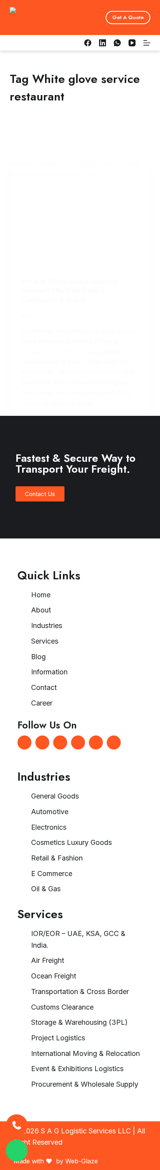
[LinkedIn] (102, 42)
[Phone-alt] (96, 742)
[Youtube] (114, 742)
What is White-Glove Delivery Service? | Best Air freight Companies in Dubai (69, 290)
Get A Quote (128, 17)
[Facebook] (87, 42)
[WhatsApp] (117, 42)
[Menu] (146, 42)
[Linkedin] (42, 742)
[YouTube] (132, 42)
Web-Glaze (81, 1161)
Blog (28, 316)
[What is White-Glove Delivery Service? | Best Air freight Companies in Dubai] (80, 213)
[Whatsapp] (60, 742)
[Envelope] (78, 742)
